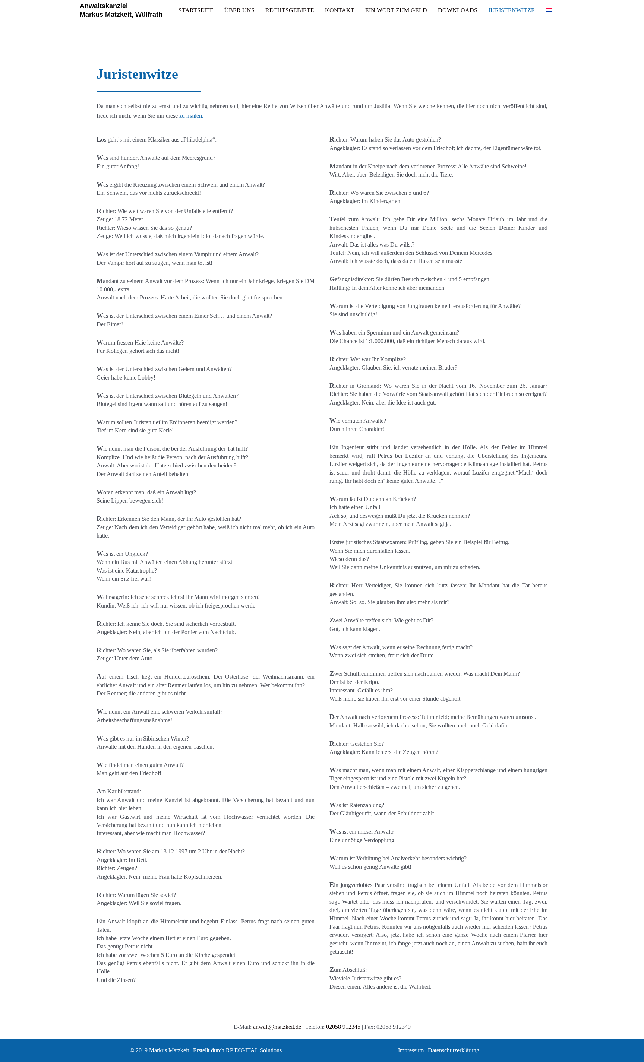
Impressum (411, 1050)
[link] (196, 10)
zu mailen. (191, 115)
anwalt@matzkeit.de (277, 1027)
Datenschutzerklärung (453, 1050)
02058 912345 (343, 1027)
